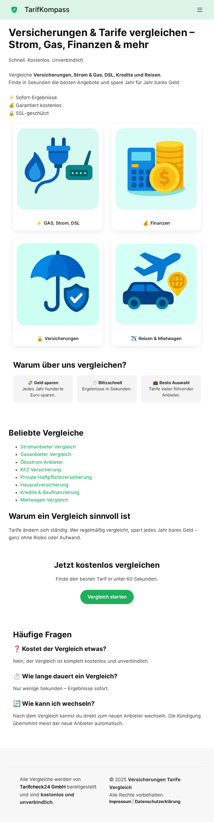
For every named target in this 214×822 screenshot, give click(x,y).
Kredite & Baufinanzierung (49, 492)
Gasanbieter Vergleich (45, 454)
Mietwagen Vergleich (44, 500)
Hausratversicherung (44, 485)
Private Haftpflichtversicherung (56, 477)
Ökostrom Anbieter (41, 462)
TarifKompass (47, 9)
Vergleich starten (107, 597)
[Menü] (199, 9)
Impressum (120, 801)
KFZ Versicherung (40, 469)
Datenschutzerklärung (157, 801)
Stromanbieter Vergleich (48, 447)
